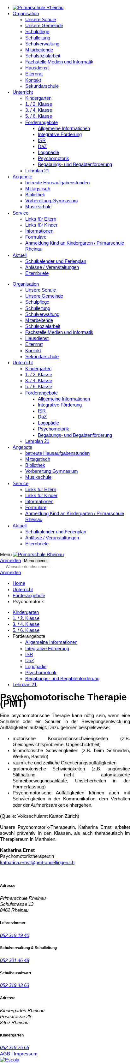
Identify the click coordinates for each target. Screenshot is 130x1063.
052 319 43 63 (14, 985)
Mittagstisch (37, 188)
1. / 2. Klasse (38, 104)
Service (20, 213)
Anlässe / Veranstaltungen (52, 267)
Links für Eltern (40, 219)
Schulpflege (37, 31)
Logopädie (48, 152)
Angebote (22, 176)
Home (19, 583)
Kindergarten (38, 98)
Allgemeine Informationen (64, 128)
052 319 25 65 (14, 1047)
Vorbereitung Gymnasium (51, 200)
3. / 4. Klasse (38, 110)
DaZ (42, 146)
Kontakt (33, 80)
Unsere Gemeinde (44, 25)
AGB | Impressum (19, 1053)
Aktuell (20, 255)
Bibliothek (35, 194)
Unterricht (23, 92)
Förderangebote (41, 122)
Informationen (39, 231)
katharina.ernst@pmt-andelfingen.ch (37, 862)
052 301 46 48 (14, 960)
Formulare (35, 237)
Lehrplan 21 (37, 170)
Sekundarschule (42, 86)
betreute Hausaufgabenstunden (57, 182)
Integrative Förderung (60, 134)
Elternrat (34, 73)
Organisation (26, 13)
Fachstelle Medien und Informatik (59, 61)
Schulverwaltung (42, 43)
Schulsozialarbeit (42, 55)
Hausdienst (37, 67)
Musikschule (38, 206)
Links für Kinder (41, 225)
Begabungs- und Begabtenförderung (75, 164)
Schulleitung (37, 37)
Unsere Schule (40, 19)
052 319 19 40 (14, 935)
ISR (42, 140)
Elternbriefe (37, 273)
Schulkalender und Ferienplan (55, 261)
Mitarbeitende (39, 49)
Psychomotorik (53, 158)
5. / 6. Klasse (38, 116)
